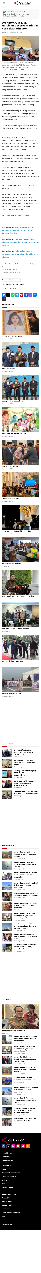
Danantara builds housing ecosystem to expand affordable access (24, 783)
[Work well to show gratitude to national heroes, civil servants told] (20, 647)
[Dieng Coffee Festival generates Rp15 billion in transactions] (7, 753)
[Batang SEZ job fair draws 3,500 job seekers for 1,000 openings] (7, 763)
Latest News (7, 744)
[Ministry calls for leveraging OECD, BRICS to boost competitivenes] (7, 774)
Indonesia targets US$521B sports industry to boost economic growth (24, 916)
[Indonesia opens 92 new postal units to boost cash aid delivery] (20, 550)
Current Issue (18, 12)
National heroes (12, 280)
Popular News (8, 846)
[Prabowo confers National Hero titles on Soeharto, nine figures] (20, 452)
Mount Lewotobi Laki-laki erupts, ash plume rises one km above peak (25, 926)
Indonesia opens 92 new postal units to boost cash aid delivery (18, 562)
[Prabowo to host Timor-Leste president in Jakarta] (7, 1122)
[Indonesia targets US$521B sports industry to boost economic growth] (7, 917)
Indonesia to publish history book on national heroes (17, 367)
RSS (3, 1216)
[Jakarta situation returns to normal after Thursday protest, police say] (7, 948)
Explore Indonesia (9, 1176)
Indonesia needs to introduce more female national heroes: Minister (20, 254)
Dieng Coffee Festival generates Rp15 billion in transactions (23, 752)
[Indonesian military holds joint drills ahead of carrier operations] (7, 886)
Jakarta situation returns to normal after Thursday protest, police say (25, 947)
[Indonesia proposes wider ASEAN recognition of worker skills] (7, 937)
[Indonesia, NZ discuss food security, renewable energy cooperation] (7, 1060)
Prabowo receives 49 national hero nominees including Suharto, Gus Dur (18, 230)
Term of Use (6, 1198)
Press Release (7, 1187)
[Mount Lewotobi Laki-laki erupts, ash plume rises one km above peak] (7, 927)
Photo (4, 1184)
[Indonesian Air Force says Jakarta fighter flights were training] (7, 865)
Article (4, 1180)
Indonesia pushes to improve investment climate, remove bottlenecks (25, 1038)
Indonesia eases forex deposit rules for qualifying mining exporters (26, 905)
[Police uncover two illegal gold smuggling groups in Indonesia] (7, 896)
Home (7, 12)
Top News (6, 999)
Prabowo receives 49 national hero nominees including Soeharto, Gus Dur (18, 595)
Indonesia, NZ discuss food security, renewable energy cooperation (25, 1059)
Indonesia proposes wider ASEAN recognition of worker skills (25, 936)
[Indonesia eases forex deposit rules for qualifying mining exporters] (7, 906)
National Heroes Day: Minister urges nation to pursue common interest (20, 242)
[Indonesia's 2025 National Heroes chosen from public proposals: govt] (20, 387)
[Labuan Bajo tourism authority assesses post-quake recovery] (7, 794)
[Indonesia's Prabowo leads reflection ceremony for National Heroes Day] (20, 517)
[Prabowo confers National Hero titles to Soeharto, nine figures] (20, 485)
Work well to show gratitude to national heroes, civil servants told (18, 660)
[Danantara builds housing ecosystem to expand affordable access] (7, 784)
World (4, 1169)
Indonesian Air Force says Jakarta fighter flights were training (25, 864)
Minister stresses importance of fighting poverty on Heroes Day (19, 692)
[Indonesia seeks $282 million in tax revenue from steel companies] (7, 876)
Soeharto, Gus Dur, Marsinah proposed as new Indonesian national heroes (19, 627)
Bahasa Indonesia (9, 1194)
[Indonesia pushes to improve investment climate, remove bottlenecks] (7, 1039)
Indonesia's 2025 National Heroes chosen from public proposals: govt (19, 400)
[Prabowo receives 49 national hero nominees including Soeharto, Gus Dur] (20, 582)
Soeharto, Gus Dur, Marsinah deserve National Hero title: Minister (17, 15)
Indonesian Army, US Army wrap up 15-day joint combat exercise (25, 854)
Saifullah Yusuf (9, 288)
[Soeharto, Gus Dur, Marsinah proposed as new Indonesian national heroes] (20, 615)
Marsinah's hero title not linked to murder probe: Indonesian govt (19, 335)
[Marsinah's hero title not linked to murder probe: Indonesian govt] (20, 322)
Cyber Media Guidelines (11, 1212)
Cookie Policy (7, 1205)
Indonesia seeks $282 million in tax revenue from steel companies (25, 875)
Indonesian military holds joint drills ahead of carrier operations (26, 885)
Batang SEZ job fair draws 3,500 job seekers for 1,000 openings (24, 763)
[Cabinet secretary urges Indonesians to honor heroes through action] (20, 420)
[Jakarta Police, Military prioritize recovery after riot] (7, 1081)
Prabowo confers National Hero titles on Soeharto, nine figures (19, 465)
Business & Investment (11, 1173)
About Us (5, 1209)
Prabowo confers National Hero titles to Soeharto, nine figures (19, 497)
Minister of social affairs (14, 284)
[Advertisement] (20, 720)
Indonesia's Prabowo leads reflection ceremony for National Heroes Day (17, 530)
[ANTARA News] (22, 3)
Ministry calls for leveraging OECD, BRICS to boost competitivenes (25, 773)
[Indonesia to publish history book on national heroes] (20, 355)
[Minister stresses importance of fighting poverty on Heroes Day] (20, 680)
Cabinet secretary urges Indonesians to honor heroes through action (18, 432)
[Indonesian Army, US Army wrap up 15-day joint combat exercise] (7, 855)
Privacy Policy (7, 1202)
